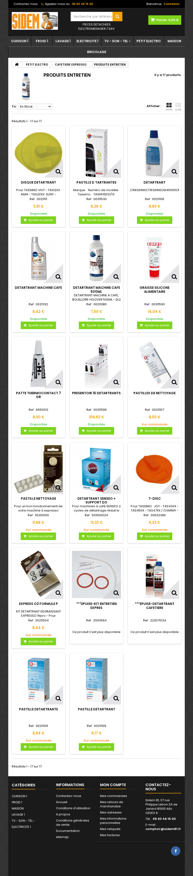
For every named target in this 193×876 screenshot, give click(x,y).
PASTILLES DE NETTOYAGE (154, 393)
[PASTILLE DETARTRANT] (96, 679)
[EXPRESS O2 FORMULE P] (38, 574)
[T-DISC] (154, 469)
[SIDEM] (38, 21)
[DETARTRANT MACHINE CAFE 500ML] (96, 258)
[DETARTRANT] (154, 153)
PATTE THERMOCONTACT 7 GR (38, 395)
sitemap (62, 837)
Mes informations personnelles (113, 820)
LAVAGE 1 (63, 41)
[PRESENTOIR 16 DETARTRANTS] (96, 363)
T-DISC (155, 498)
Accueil (61, 802)
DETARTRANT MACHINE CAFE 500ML (96, 289)
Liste (178, 109)
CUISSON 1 (19, 41)
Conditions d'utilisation (73, 808)
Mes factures (110, 835)
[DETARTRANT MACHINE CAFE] (38, 258)
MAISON (174, 41)
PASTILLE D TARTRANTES (96, 182)
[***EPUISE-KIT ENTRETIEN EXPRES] (96, 574)
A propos (63, 814)
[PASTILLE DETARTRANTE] (38, 679)
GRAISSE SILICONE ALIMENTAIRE (154, 289)
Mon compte (113, 785)
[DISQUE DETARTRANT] (38, 153)
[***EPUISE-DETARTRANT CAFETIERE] (154, 574)
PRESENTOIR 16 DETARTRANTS (96, 393)
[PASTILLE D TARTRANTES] (96, 153)
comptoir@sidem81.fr (163, 829)
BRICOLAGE (96, 52)
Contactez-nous (26, 4)
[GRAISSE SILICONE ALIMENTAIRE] (154, 258)
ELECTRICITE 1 (87, 41)
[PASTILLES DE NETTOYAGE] (154, 363)
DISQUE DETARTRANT (38, 182)
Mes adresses (111, 812)
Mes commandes (113, 796)
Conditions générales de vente (72, 822)
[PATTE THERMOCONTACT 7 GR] (38, 363)
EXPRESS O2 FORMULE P (38, 603)
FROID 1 (42, 41)
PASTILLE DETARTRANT (96, 709)
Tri (14, 106)
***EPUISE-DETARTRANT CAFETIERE (154, 605)
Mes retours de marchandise (111, 804)
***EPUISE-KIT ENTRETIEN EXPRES (96, 605)
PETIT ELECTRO (149, 41)
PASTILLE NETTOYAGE (38, 498)
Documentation (68, 831)
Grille (168, 109)
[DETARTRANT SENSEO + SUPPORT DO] (96, 469)
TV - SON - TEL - (117, 41)
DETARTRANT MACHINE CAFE (38, 287)
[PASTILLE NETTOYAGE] (38, 469)
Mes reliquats (110, 829)
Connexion (171, 4)
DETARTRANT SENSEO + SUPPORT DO (96, 500)
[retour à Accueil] (16, 64)
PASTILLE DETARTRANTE (38, 709)
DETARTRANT (154, 182)
